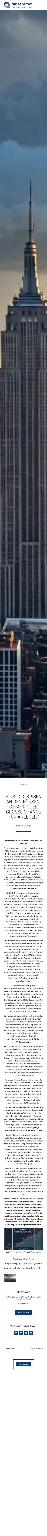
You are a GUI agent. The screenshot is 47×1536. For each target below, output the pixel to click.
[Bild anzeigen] (23, 1239)
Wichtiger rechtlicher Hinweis (23, 1259)
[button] (16, 1333)
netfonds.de (38, 1268)
